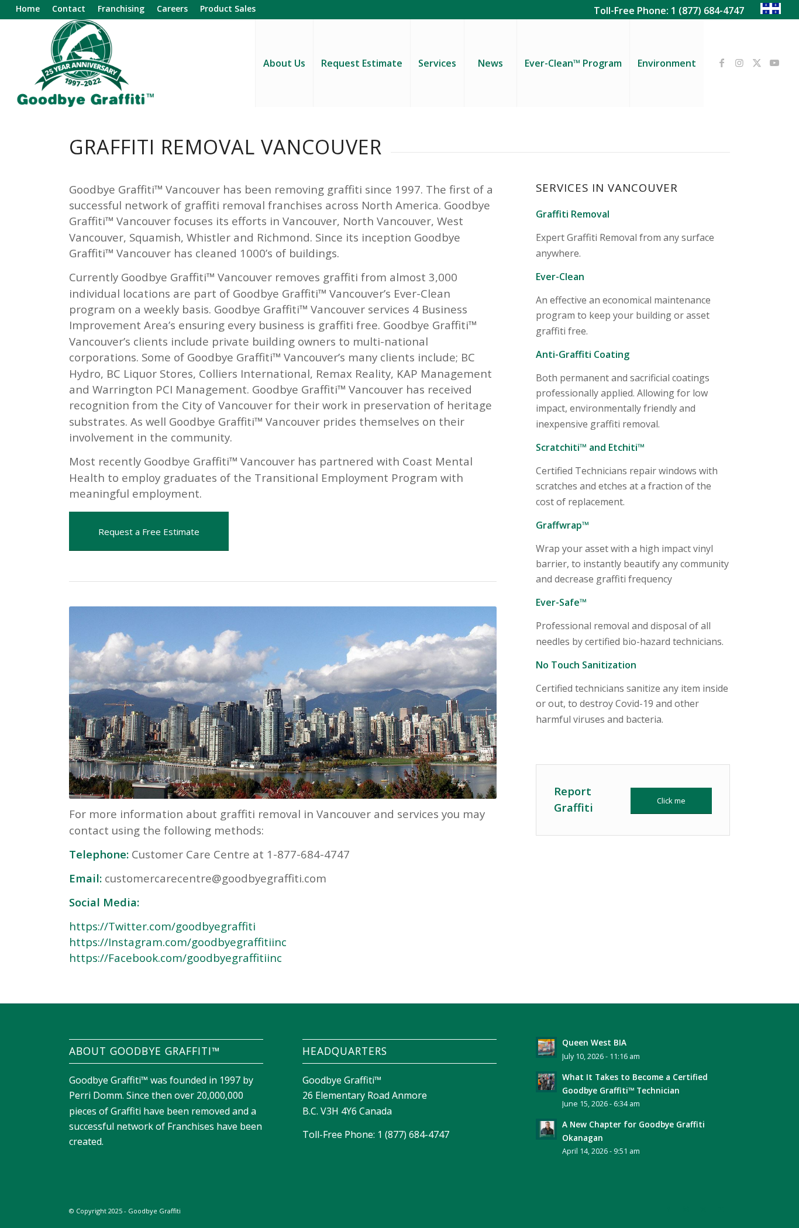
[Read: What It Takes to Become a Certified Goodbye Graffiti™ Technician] (546, 1081)
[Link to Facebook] (722, 62)
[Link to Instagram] (739, 62)
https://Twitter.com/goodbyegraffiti (162, 926)
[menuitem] (31, 9)
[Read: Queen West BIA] (546, 1047)
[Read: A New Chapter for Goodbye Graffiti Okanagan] (546, 1129)
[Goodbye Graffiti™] (85, 63)
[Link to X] (757, 62)
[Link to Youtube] (774, 62)
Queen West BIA (594, 1042)
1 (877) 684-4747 (707, 10)
